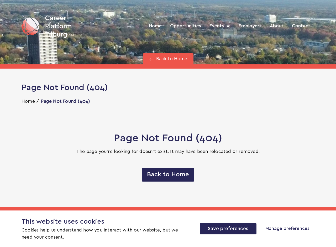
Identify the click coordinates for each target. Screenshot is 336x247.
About (277, 26)
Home (155, 26)
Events (216, 26)
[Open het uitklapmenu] (227, 26)
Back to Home (168, 174)
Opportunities (185, 26)
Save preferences (228, 228)
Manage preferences (287, 228)
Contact (301, 26)
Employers (250, 26)
